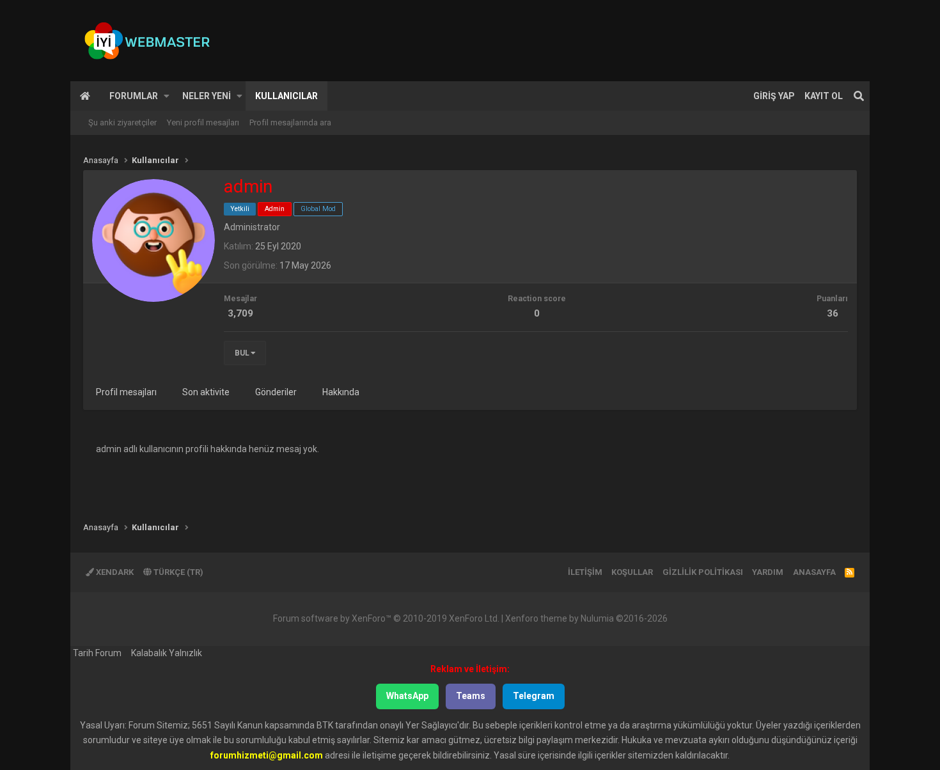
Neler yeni (206, 96)
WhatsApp (407, 696)
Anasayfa (85, 96)
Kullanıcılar (286, 96)
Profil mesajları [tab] (126, 392)
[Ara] (859, 96)
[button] (167, 96)
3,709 (240, 313)
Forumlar (133, 96)
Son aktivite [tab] (206, 392)
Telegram (533, 696)
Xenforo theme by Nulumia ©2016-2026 (586, 618)
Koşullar (632, 572)
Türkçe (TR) (177, 572)
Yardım (767, 572)
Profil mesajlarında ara (290, 122)
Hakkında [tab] (340, 392)
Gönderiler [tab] (276, 392)
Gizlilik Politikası (702, 572)
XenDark (114, 572)
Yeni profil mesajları (203, 122)
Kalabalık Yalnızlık (166, 653)
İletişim (585, 572)
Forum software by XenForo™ (386, 618)
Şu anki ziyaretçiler (122, 122)
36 (832, 313)
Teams (470, 696)
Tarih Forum (97, 653)
